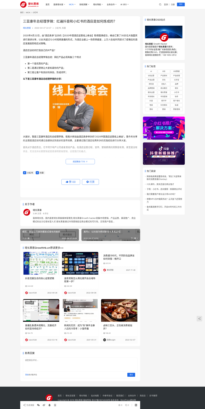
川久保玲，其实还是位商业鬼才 (160, 184)
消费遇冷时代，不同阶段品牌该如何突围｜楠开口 (118, 257)
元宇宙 (176, 80)
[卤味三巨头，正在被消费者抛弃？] (119, 310)
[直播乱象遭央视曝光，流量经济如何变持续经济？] (41, 310)
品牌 (176, 84)
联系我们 (120, 395)
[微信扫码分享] (38, 405)
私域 (176, 105)
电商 (151, 105)
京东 (164, 80)
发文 (181, 4)
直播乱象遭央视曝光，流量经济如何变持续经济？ (40, 327)
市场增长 (151, 97)
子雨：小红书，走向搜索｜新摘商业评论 (164, 189)
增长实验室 (70, 395)
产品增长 (164, 76)
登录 (166, 4)
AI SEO (123, 4)
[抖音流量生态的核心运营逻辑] (41, 263)
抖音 (64, 28)
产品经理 (176, 76)
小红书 (58, 28)
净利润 (151, 84)
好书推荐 (153, 395)
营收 (151, 109)
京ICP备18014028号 (101, 400)
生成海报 (30, 405)
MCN (71, 4)
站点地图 (95, 395)
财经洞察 (83, 4)
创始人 (163, 84)
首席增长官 (58, 4)
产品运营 (151, 80)
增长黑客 (27, 28)
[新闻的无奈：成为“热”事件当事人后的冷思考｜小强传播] (80, 310)
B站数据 (176, 71)
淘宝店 (143, 395)
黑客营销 (176, 109)
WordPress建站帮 (128, 400)
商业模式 (164, 88)
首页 (48, 4)
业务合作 (111, 4)
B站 (163, 71)
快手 (176, 97)
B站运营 (151, 76)
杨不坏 (163, 101)
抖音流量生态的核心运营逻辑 (39, 278)
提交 (131, 375)
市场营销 (164, 97)
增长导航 (97, 4)
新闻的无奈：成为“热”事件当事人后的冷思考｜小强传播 (79, 327)
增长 (176, 88)
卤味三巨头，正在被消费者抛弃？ (117, 327)
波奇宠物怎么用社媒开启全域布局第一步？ (79, 280)
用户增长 (176, 101)
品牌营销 (151, 88)
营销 (164, 109)
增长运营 (151, 92)
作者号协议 (107, 395)
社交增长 (164, 105)
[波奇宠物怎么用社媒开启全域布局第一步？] (80, 263)
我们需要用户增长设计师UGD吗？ (161, 194)
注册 (173, 4)
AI (151, 71)
